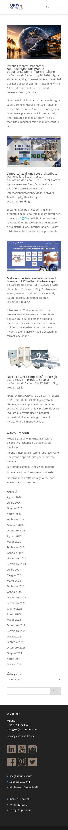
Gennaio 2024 (15, 592)
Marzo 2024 (14, 580)
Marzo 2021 (14, 664)
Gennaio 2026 (15, 525)
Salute (11, 297)
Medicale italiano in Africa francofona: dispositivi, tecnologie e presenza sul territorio (30, 443)
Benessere (27, 289)
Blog (24, 79)
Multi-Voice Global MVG (23, 787)
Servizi (22, 92)
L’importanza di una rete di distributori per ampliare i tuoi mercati (33, 175)
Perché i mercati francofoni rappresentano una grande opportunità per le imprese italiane (31, 69)
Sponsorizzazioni (19, 781)
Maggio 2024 (14, 575)
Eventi (10, 293)
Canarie (39, 184)
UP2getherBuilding (18, 201)
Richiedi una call (19, 799)
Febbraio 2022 (15, 642)
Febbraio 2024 (15, 586)
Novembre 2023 (16, 597)
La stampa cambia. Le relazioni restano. (31, 466)
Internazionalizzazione (28, 88)
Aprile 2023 (14, 614)
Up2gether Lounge (28, 197)
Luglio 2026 (14, 502)
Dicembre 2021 (16, 647)
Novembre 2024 (16, 558)
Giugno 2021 (14, 653)
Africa (56, 180)
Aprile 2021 (14, 658)
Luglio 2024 (14, 569)
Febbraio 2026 (15, 519)
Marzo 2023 (14, 619)
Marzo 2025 (14, 541)
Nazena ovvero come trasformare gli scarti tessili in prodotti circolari (32, 378)
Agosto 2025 (14, 536)
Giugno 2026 (14, 508)
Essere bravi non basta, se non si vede (30, 472)
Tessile (32, 92)
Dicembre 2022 (16, 625)
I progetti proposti (20, 810)
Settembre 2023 (16, 603)
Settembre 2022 (16, 631)
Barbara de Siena (21, 75)
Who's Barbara (18, 804)
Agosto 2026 (14, 497)
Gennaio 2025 (15, 553)
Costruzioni (35, 79)
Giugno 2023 (14, 608)
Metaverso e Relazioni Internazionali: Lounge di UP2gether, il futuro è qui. (32, 279)
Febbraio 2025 (15, 547)
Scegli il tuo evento (20, 776)
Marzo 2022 (14, 636)
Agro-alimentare (17, 184)
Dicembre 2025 (16, 530)
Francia (47, 79)
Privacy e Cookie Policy (20, 736)
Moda (46, 88)
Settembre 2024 (16, 564)
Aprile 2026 (14, 514)
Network (12, 92)
